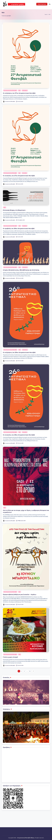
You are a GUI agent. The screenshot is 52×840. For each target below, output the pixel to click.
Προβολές (24, 225)
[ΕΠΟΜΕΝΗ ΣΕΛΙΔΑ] (33, 671)
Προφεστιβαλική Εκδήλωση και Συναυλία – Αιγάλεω (19, 594)
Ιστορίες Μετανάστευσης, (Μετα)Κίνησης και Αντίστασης (21, 270)
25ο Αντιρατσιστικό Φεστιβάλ (10, 591)
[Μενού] (49, 4)
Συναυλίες (24, 432)
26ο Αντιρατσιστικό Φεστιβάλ (10, 225)
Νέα (19, 90)
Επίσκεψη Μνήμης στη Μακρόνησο (14, 210)
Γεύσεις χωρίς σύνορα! (10, 657)
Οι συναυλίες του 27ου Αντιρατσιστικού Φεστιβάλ (19, 176)
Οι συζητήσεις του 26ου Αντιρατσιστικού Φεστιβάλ (19, 352)
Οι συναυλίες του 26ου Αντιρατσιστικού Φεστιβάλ (19, 435)
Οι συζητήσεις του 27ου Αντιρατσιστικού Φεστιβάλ (19, 93)
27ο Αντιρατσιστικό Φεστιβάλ (10, 90)
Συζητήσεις (24, 90)
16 (29, 671)
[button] (41, 4)
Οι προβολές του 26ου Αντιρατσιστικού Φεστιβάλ (19, 228)
